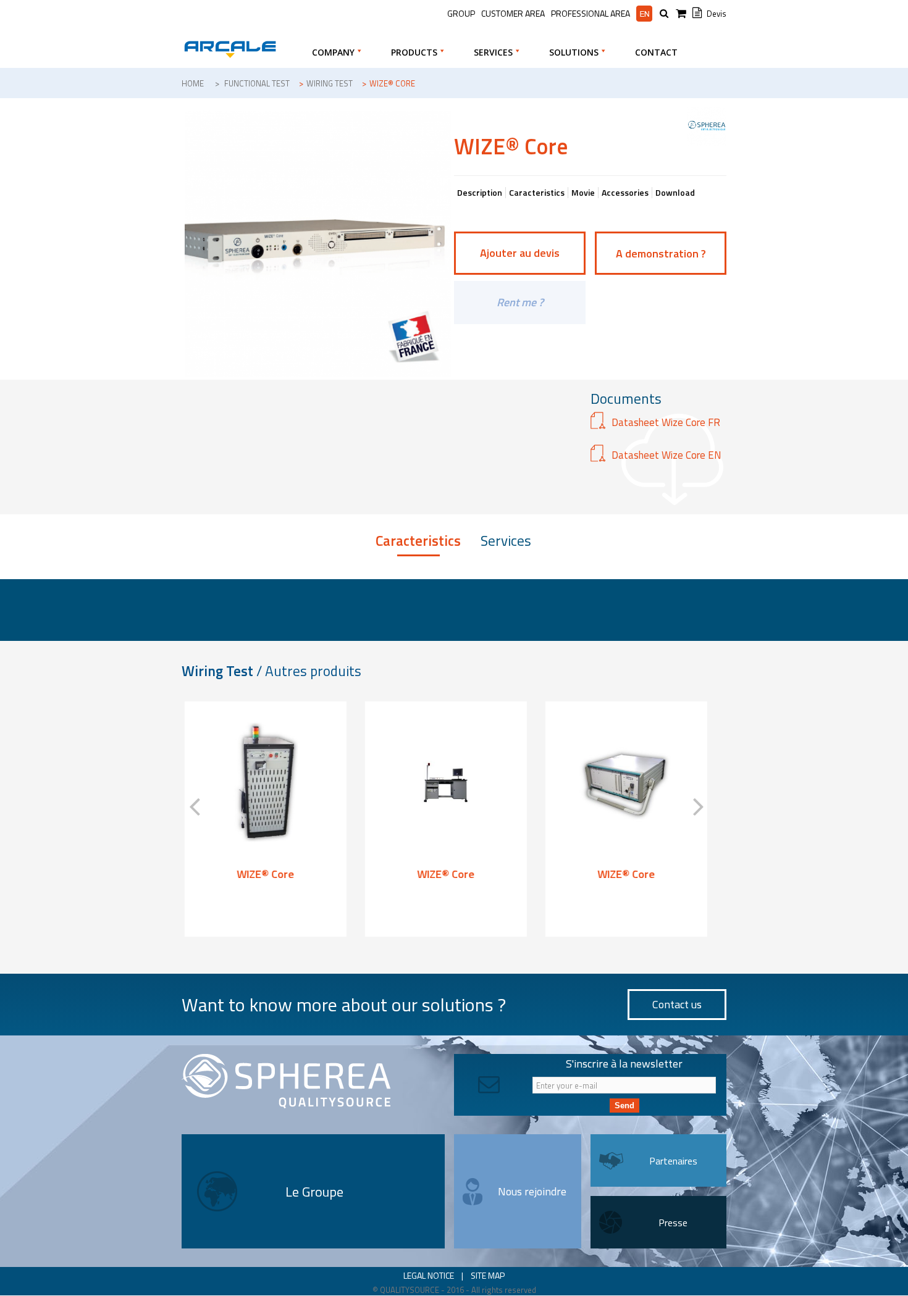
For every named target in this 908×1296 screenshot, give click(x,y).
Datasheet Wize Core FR (666, 422)
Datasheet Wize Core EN (666, 455)
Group (461, 13)
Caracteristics (537, 192)
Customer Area (513, 13)
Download (675, 192)
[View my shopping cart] (682, 14)
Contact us (677, 1004)
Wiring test (329, 83)
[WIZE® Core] (262, 782)
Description (479, 192)
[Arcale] (230, 49)
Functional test (257, 83)
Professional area (590, 13)
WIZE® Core (263, 874)
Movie (583, 192)
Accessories (625, 192)
